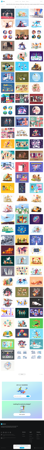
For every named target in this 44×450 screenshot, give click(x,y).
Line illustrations (18, 138)
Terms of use (31, 438)
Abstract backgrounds (32, 104)
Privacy (30, 436)
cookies (19, 445)
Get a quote (22, 414)
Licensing (30, 434)
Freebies (23, 436)
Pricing (23, 434)
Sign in (41, 1)
